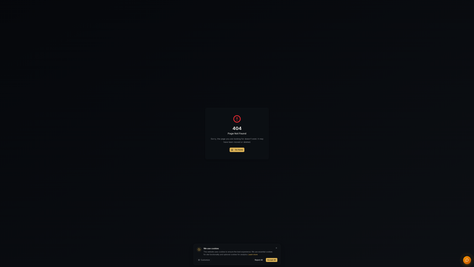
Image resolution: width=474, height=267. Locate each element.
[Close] (276, 248)
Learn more (253, 254)
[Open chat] (467, 260)
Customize (205, 260)
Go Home (239, 150)
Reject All (259, 260)
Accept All (271, 260)
